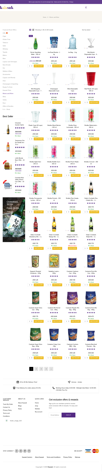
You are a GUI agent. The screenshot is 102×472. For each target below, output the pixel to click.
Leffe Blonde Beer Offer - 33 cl (20, 160)
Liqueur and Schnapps (10, 61)
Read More (72, 248)
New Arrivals (6, 65)
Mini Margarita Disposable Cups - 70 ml (35, 90)
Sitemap (77, 457)
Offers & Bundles (8, 106)
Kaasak (50, 467)
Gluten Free (6, 39)
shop (36, 406)
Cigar (4, 36)
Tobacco (5, 42)
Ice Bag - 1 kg (72, 52)
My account (38, 412)
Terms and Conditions (53, 457)
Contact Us (6, 407)
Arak (4, 81)
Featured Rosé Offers (9, 30)
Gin (4, 68)
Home (44, 17)
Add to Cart (39, 66)
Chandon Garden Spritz (19, 124)
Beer (4, 58)
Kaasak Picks (7, 90)
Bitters (5, 55)
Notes (20, 409)
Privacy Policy (7, 410)
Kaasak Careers (27, 457)
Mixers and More (8, 93)
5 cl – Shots (6, 109)
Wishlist (37, 409)
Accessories (6, 74)
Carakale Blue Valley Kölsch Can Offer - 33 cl (19, 180)
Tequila (5, 52)
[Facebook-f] (17, 451)
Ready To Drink (7, 87)
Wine (4, 96)
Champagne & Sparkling (10, 84)
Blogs (20, 406)
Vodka (5, 100)
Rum (4, 103)
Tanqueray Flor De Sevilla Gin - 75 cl (20, 142)
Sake (4, 46)
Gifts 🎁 (5, 33)
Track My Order (8, 404)
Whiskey (5, 49)
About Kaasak (22, 403)
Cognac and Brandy (9, 77)
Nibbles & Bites (7, 71)
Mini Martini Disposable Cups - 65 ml (91, 54)
